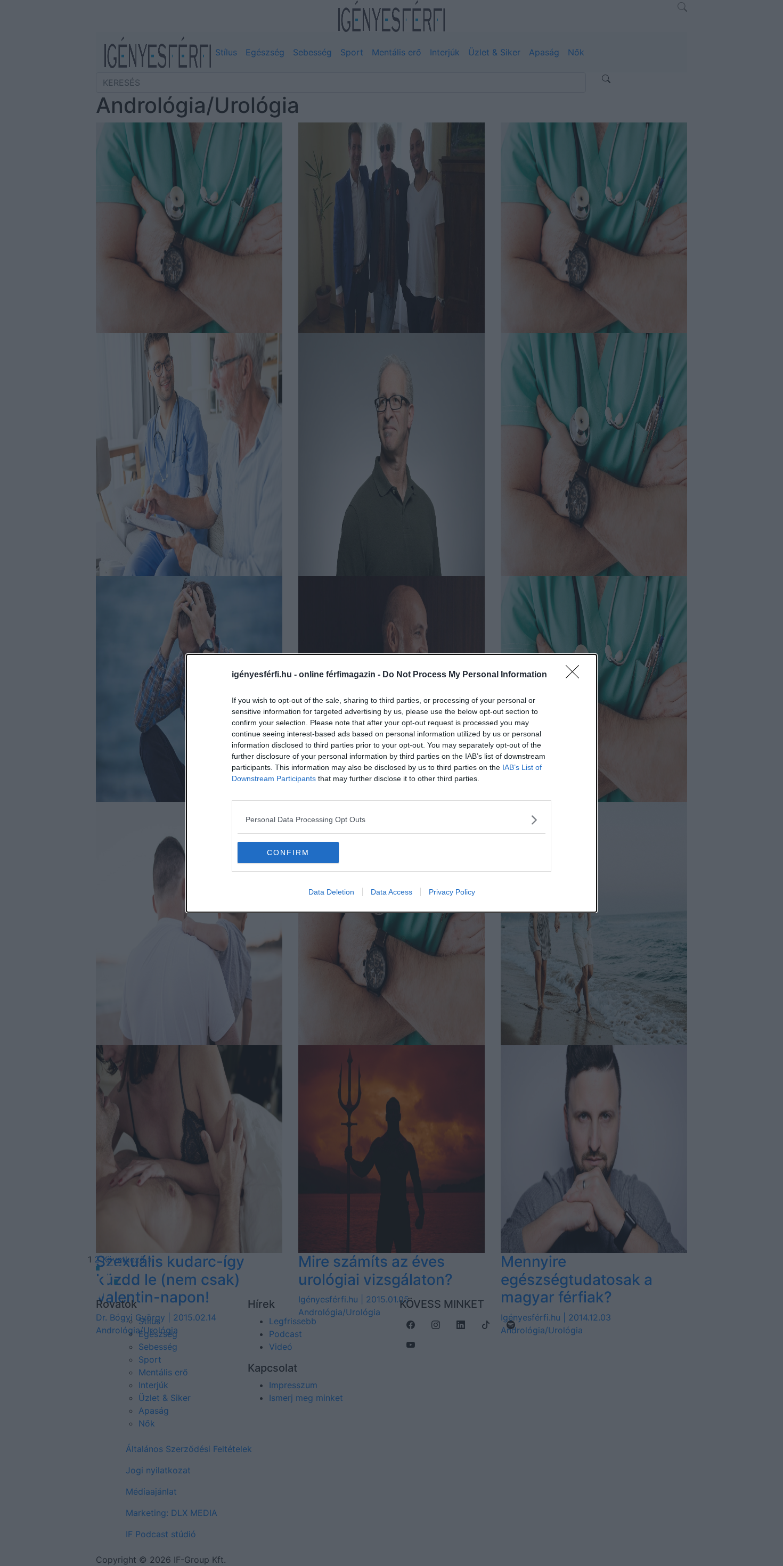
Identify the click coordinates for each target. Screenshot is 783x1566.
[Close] (576, 675)
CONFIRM (288, 852)
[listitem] (391, 819)
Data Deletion (331, 892)
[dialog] (391, 783)
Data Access (391, 892)
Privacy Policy (452, 892)
